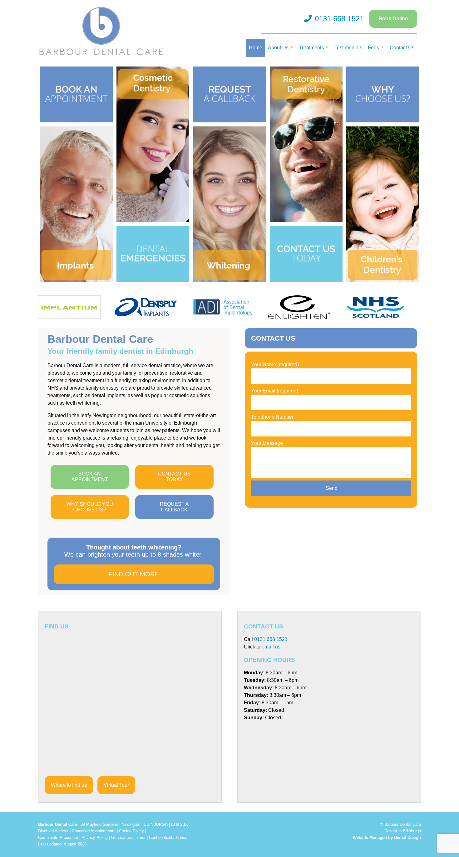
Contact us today (174, 476)
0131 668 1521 (339, 18)
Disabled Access (53, 831)
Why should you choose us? (90, 506)
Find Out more (134, 574)
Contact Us (402, 47)
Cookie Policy (131, 831)
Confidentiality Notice (168, 837)
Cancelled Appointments (94, 831)
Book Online (393, 18)
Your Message (267, 443)
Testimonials (348, 47)
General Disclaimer (128, 837)
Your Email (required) (274, 390)
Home (255, 47)
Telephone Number (272, 417)
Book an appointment (90, 476)
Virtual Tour (116, 785)
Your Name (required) (275, 364)
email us (271, 646)
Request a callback (174, 506)
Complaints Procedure (58, 837)
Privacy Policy (94, 837)
